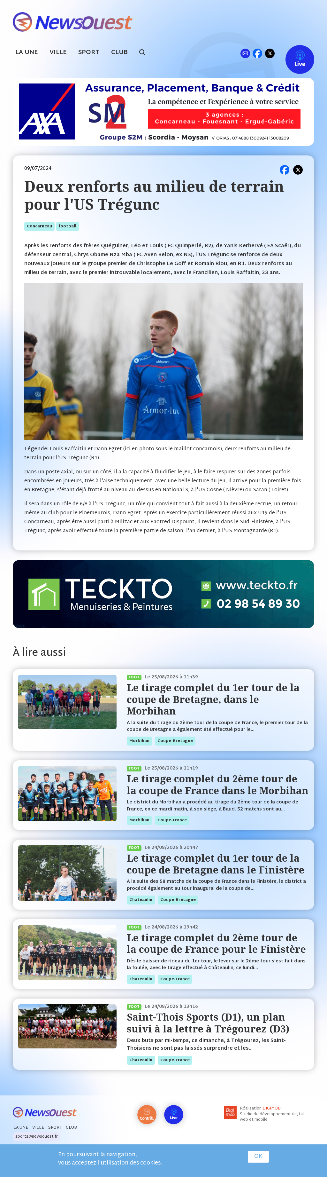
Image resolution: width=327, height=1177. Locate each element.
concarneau (39, 226)
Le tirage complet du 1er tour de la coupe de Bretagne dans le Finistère (215, 863)
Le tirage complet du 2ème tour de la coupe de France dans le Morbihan (217, 784)
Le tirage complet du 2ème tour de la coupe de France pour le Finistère (216, 943)
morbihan (139, 741)
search (145, 53)
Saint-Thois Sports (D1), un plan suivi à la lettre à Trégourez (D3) (208, 1022)
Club (119, 52)
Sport (89, 52)
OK (258, 1156)
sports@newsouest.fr (36, 1137)
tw (269, 53)
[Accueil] (73, 21)
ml (245, 53)
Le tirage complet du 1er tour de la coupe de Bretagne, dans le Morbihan (213, 699)
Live (293, 53)
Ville (58, 52)
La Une (26, 52)
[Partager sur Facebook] (284, 170)
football (67, 226)
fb (257, 53)
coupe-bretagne (175, 741)
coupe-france (172, 820)
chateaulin (140, 900)
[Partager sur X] (298, 170)
